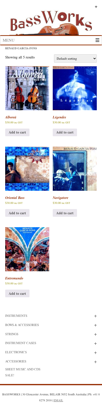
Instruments (16, 315)
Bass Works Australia (51, 20)
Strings (11, 334)
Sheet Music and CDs (22, 369)
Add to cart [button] (17, 132)
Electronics (16, 352)
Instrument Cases (20, 343)
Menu (9, 40)
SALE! (9, 375)
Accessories (15, 361)
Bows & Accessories (22, 325)
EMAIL (58, 400)
